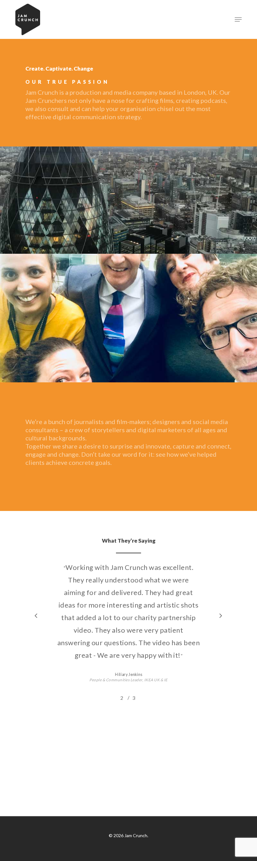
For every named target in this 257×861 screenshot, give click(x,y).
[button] (238, 19)
